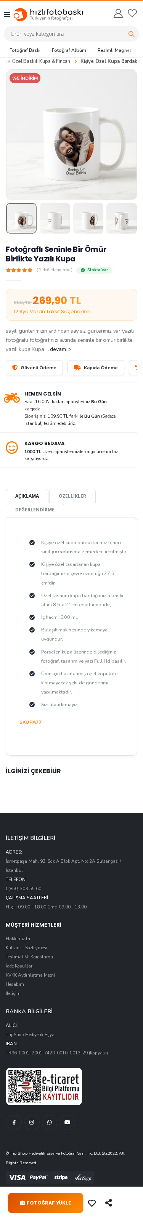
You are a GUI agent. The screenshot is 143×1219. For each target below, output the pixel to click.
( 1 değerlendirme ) (54, 270)
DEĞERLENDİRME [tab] (35, 509)
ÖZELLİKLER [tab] (72, 496)
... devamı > (58, 349)
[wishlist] (132, 13)
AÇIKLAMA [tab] (27, 496)
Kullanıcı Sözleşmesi (26, 948)
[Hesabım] (117, 13)
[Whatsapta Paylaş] (109, 1203)
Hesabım (15, 984)
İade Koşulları (20, 966)
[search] (131, 34)
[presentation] (16, 134)
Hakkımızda (18, 938)
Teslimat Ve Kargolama (29, 957)
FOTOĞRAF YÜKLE (49, 1203)
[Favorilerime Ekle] (92, 1203)
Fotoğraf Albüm (69, 50)
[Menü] (7, 14)
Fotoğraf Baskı (25, 50)
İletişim (13, 993)
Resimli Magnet (114, 50)
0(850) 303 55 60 (23, 889)
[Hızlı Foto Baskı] (41, 14)
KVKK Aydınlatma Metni (30, 975)
